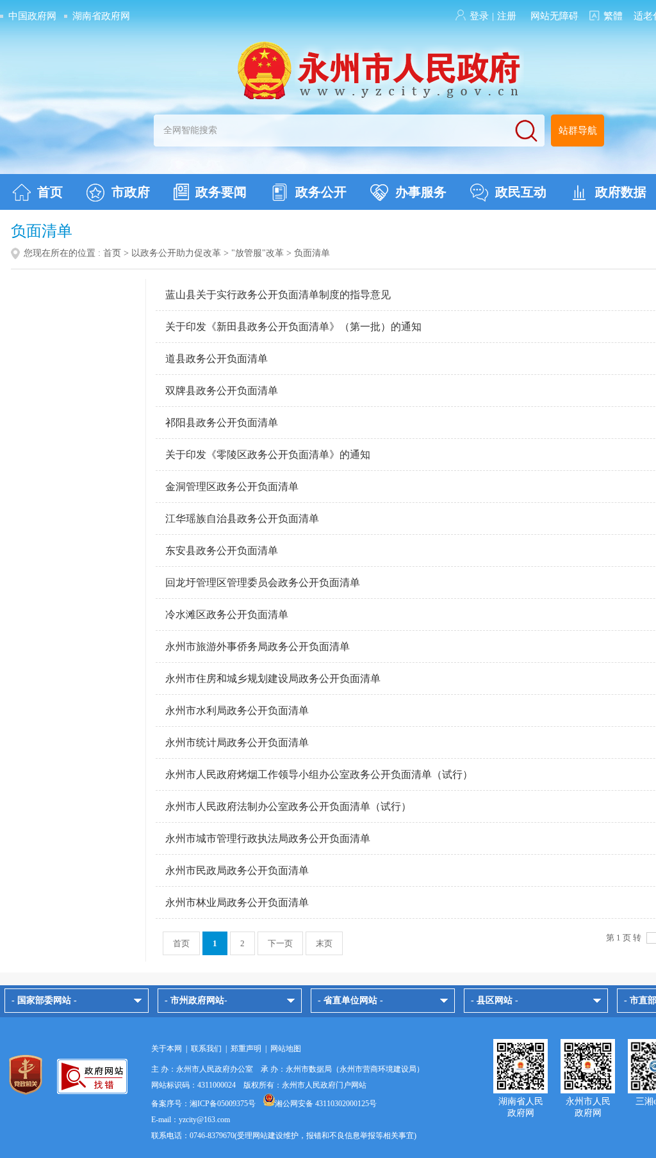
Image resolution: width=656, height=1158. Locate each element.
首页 (50, 192)
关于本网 (166, 1048)
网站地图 (285, 1048)
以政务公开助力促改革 (176, 253)
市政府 (130, 192)
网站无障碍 (554, 16)
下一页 (280, 943)
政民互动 (520, 192)
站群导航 (578, 130)
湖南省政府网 (101, 16)
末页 (324, 943)
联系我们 (206, 1048)
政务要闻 (221, 192)
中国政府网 (32, 16)
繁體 (613, 16)
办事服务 (421, 192)
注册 (506, 16)
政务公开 (321, 192)
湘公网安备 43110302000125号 (326, 1103)
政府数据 (620, 192)
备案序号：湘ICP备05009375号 (203, 1103)
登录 (479, 16)
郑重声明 (246, 1048)
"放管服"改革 (257, 253)
